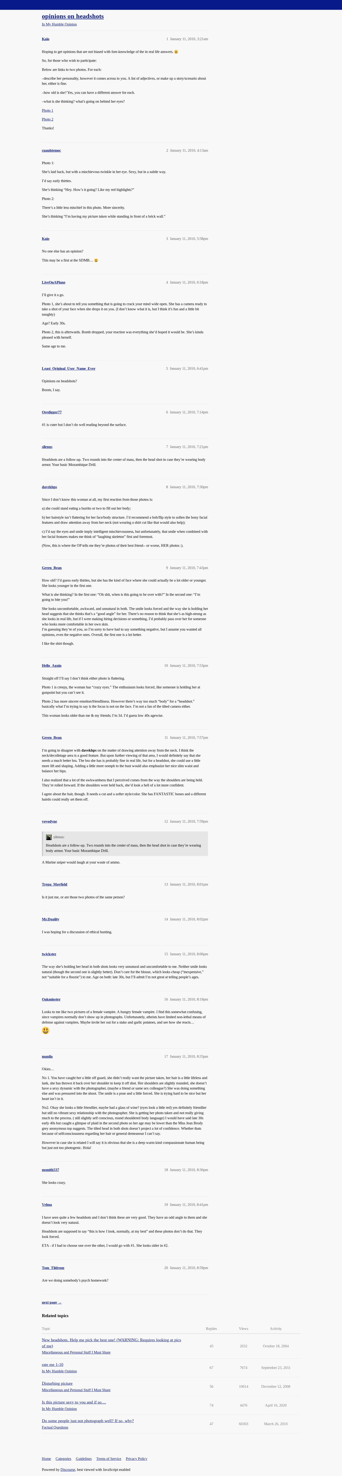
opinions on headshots (73, 16)
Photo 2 (47, 119)
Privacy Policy (136, 1459)
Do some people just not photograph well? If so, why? (88, 1420)
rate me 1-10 (52, 1364)
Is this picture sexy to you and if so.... (74, 1402)
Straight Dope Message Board (24, 5)
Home (46, 1459)
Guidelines (84, 1459)
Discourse (67, 1470)
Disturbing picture (57, 1383)
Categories (63, 1459)
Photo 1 (47, 110)
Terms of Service (108, 1459)
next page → (52, 1302)
